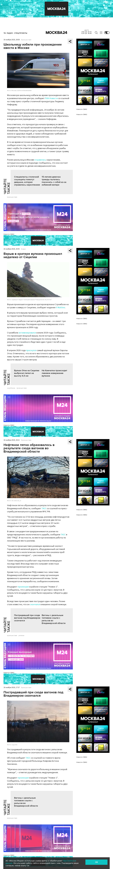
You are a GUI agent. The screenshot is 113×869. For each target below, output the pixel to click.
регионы (21, 635)
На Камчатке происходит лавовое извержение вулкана (54, 373)
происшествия (12, 197)
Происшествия (26, 40)
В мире (23, 249)
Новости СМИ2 (9, 234)
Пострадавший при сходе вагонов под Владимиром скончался (27, 618)
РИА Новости (51, 98)
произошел (23, 586)
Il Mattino (60, 307)
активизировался (27, 332)
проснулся (31, 350)
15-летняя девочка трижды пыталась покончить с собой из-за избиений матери (54, 181)
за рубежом (11, 388)
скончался (35, 604)
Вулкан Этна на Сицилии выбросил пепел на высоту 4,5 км (26, 373)
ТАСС (43, 508)
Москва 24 (56, 32)
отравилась (40, 159)
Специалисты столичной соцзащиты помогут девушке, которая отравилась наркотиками (27, 181)
